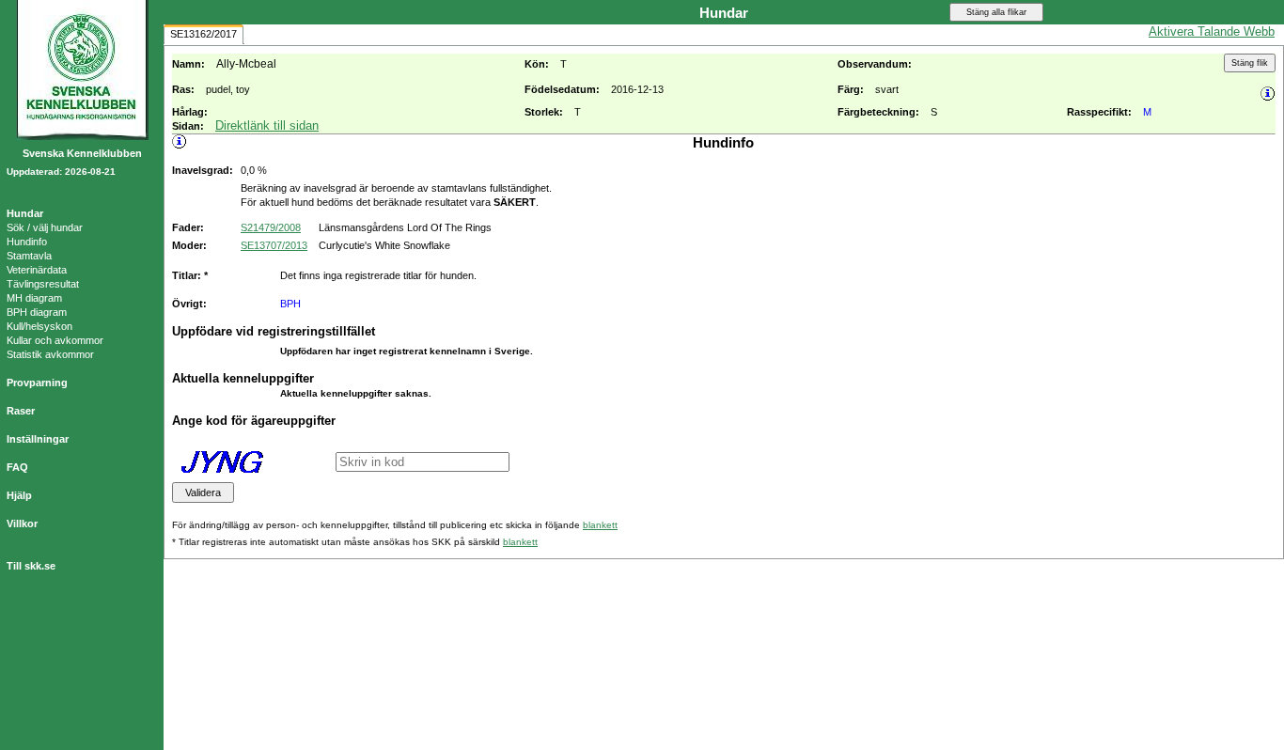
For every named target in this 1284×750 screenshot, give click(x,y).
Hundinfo (27, 241)
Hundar (25, 213)
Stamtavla (29, 255)
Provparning (37, 382)
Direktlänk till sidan (267, 125)
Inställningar (38, 439)
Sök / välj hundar (45, 227)
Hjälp (19, 495)
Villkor (22, 523)
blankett (600, 525)
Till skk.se (31, 565)
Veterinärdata (37, 269)
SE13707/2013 (274, 245)
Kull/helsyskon (39, 326)
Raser (21, 410)
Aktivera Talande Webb (1212, 31)
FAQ (17, 467)
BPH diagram (37, 312)
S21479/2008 (271, 227)
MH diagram (34, 298)
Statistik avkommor (50, 354)
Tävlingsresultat (43, 283)
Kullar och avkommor (55, 340)
